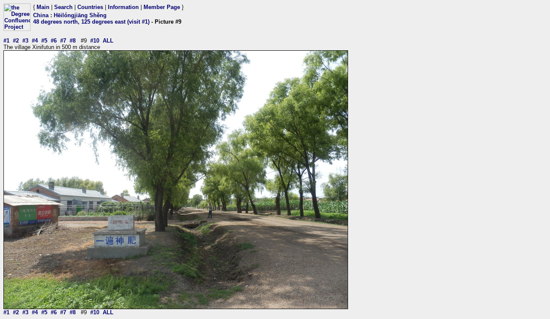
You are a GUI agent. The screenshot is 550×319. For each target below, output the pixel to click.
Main (43, 7)
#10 (94, 40)
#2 (16, 40)
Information (123, 7)
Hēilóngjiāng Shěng (80, 15)
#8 (73, 40)
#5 (44, 40)
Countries (90, 7)
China (41, 15)
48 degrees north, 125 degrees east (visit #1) (91, 21)
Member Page (162, 7)
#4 (35, 40)
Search (63, 7)
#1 (6, 40)
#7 (63, 40)
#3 (25, 40)
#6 (54, 40)
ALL (108, 40)
